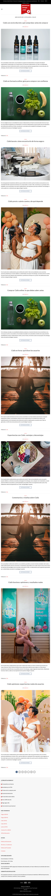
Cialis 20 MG (4, 820)
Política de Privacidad (6, 847)
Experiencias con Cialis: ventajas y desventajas (25, 435)
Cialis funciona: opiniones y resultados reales (25, 582)
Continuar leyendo (25, 70)
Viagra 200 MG (4, 817)
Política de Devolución (6, 841)
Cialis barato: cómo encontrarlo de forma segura (25, 141)
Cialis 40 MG (4, 823)
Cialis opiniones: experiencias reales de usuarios (25, 684)
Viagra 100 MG (4, 814)
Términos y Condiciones (6, 844)
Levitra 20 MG (4, 826)
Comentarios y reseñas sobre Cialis (25, 498)
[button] (2, 9)
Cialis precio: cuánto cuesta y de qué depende (25, 201)
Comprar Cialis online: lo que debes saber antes (25, 290)
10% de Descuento (5, 833)
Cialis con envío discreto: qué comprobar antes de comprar (25, 23)
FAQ (39, 1)
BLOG (46, 1)
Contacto (42, 1)
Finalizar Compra (26, 3)
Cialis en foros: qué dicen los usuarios (25, 350)
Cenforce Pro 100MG (6, 830)
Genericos (26, 26)
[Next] (34, 772)
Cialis (25, 20)
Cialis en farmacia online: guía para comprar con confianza (25, 81)
